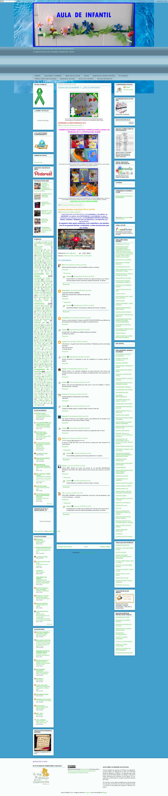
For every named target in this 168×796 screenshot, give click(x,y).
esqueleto (36, 319)
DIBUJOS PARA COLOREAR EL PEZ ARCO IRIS (124, 427)
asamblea (46, 289)
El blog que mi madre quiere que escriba (42, 596)
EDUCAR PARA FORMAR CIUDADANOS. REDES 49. (123, 281)
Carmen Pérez (85, 769)
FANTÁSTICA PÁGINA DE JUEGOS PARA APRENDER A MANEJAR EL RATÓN (124, 455)
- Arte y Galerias (41, 720)
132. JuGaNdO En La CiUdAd (43, 700)
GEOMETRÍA (48, 257)
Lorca (42, 264)
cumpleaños (37, 308)
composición (45, 299)
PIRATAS (36, 267)
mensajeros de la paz (41, 351)
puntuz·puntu (40, 705)
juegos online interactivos (43, 337)
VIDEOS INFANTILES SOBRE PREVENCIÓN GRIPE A (124, 336)
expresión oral (39, 322)
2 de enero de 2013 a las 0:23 (82, 480)
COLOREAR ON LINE (122, 392)
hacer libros (49, 330)
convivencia (39, 304)
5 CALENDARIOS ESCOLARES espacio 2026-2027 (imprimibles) (43, 436)
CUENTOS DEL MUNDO (122, 415)
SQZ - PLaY (39, 713)
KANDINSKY (39, 263)
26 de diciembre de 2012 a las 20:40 (79, 357)
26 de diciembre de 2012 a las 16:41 (80, 317)
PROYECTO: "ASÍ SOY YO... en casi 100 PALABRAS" (47, 212)
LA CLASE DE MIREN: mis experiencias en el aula (43, 423)
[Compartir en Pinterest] (89, 253)
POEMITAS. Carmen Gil (122, 585)
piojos (42, 364)
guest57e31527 (120, 218)
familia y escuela (45, 324)
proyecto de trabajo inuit (46, 373)
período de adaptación (41, 361)
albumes (47, 284)
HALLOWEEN (37, 260)
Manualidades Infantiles (43, 640)
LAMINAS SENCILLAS (122, 488)
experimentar (46, 319)
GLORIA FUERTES (43, 258)
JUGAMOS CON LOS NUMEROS (122, 479)
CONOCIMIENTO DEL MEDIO (124, 404)
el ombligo (41, 316)
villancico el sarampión (85, 255)
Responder (65, 269)
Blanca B (64, 416)
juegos (50, 336)
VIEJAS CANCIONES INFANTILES (121, 530)
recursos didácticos (46, 382)
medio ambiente (48, 349)
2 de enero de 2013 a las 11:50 (74, 493)
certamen (48, 297)
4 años (42, 242)
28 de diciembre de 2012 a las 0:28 (77, 394)
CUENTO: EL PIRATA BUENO (124, 641)
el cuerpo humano (44, 314)
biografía (47, 292)
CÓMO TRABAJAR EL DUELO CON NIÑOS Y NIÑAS (124, 270)
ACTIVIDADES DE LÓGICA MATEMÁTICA (123, 355)
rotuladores (37, 388)
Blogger (105, 792)
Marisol (64, 438)
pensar (49, 360)
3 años (36, 242)
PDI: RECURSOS (123, 76)
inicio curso (37, 334)
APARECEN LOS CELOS (122, 244)
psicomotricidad (47, 379)
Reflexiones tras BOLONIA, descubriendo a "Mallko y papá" (43, 688)
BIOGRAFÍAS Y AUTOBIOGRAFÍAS (121, 633)
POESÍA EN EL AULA (121, 505)
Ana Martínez (66, 317)
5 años (48, 242)
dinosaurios (39, 311)
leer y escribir (40, 340)
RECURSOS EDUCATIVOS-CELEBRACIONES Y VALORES (124, 521)
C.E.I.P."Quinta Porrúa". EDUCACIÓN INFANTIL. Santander (43, 495)
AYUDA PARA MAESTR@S (43, 547)
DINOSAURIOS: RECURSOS (67, 79)
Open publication (39, 531)
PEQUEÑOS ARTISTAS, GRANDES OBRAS (43, 651)
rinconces (48, 387)
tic (49, 394)
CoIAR (48, 249)
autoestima (37, 290)
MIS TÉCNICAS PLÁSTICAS (40, 670)
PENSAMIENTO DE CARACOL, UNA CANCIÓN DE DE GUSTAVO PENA (43, 581)
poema (48, 364)
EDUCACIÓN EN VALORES (123, 278)
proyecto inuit (40, 375)
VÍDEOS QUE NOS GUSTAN (72, 76)
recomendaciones (38, 381)
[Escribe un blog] (84, 253)
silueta (44, 390)
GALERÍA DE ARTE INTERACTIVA (121, 459)
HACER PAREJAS (121, 467)
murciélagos (43, 352)
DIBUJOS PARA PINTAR (122, 430)
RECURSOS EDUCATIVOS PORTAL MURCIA (123, 517)
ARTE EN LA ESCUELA (43, 632)
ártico (41, 405)
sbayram (87, 792)
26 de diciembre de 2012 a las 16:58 (79, 329)
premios (50, 366)
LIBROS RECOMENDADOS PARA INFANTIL (123, 308)
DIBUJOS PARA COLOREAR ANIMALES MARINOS (124, 422)
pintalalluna (39, 678)
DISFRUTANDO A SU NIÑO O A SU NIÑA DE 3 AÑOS (124, 274)
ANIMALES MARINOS (122, 363)
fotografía (36, 328)
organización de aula (46, 358)
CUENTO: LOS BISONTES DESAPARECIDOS (123, 649)
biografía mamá (38, 294)
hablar (48, 328)
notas (45, 355)
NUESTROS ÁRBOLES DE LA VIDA (46, 204)
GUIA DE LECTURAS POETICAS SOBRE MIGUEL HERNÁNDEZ (123, 556)
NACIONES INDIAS (121, 495)
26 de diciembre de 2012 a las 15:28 (84, 276)
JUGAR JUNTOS (120, 293)
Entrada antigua (105, 546)
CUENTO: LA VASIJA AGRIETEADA (121, 645)
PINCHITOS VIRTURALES (123, 502)
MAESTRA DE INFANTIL (43, 458)
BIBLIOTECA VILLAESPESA (123, 260)
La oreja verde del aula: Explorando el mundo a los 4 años (43, 444)
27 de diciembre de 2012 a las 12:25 (77, 368)
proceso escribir (43, 367)
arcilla (41, 287)
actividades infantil (45, 281)
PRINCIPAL (38, 76)
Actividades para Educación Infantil (41, 432)
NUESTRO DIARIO (41, 486)
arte (38, 289)
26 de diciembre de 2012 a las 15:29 (84, 305)
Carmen (68, 276)
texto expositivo (47, 393)
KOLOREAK (39, 715)
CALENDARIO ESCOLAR (123, 267)
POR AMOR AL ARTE (42, 694)
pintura (37, 364)
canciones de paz (41, 295)
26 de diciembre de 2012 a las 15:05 (81, 290)
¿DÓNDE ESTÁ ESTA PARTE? (124, 536)
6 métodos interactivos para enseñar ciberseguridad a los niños (43, 550)
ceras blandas (39, 297)
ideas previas (40, 331)
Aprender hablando (42, 603)
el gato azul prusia (41, 685)
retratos (50, 385)
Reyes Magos (42, 269)
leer (51, 339)
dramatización (48, 311)
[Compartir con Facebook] (88, 253)
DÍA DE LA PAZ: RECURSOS (86, 79)
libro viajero (37, 343)
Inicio (86, 546)
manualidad (37, 348)
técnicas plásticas (43, 399)
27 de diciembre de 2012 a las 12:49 (79, 382)
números (47, 357)
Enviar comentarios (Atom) (88, 552)
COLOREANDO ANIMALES (123, 387)
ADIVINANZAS (38, 248)
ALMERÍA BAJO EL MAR (122, 617)
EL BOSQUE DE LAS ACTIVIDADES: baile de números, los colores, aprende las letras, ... (124, 441)
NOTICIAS (47, 266)
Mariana (64, 465)
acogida (47, 272)
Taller (42, 270)
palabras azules (40, 360)
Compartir (37, 251)
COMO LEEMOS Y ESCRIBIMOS (53, 76)
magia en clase (46, 346)
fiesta (71, 255)
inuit (35, 336)
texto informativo (39, 394)
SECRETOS (39, 571)
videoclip (50, 400)
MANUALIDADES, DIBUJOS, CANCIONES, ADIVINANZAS (124, 492)
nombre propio (38, 355)
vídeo (48, 403)
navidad (76, 255)
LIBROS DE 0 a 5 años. (122, 578)
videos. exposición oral (43, 402)
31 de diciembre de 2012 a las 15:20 (79, 428)
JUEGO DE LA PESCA (122, 476)
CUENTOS (86, 76)
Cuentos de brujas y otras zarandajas (42, 588)
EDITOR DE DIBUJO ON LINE (124, 652)
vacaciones (37, 400)
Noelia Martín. (66, 290)
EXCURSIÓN (48, 254)
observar (36, 358)
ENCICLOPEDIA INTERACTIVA (124, 446)
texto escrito (37, 393)
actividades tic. (38, 283)
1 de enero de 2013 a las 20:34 (76, 465)
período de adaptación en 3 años (43, 363)
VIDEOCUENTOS (120, 333)
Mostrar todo (49, 503)
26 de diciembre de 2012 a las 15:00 (76, 265)
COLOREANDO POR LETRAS (124, 389)
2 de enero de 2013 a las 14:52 (82, 506)
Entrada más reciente (65, 546)
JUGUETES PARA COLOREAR (124, 483)
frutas (43, 328)
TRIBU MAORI (40, 459)
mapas (47, 348)
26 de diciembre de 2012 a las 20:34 (77, 341)
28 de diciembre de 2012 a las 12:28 (79, 406)
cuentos (47, 307)
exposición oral (40, 321)
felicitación (67, 255)
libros (47, 343)
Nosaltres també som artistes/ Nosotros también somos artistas (43, 662)
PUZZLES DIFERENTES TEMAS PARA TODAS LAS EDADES (123, 512)
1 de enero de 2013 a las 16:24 (82, 453)
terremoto (48, 391)
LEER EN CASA (120, 300)
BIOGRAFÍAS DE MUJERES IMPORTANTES (123, 629)
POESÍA (44, 267)
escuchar (47, 317)
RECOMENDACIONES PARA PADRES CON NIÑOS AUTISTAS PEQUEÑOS (124, 320)
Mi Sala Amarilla (41, 413)
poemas (36, 366)
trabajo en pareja (47, 397)
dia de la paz (42, 310)
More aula (57, 531)
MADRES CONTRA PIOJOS (123, 312)
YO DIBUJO (119, 534)
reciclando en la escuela (43, 699)
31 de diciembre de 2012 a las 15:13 (78, 416)
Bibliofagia (39, 539)
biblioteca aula (38, 292)
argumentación (48, 287)
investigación (42, 336)
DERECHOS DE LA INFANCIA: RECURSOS (104, 76)
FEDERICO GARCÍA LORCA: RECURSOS (46, 79)
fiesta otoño (47, 327)
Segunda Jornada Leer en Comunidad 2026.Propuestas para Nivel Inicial (43, 416)
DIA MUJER (46, 251)
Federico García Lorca (43, 255)
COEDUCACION (38, 249)
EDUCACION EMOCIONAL (41, 252)
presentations (125, 217)
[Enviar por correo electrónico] (83, 253)
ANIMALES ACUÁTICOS (122, 545)
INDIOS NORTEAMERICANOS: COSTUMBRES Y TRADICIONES (124, 472)
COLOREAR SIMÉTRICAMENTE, (121, 396)
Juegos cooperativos (47, 261)
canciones (49, 294)
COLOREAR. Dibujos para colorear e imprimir (123, 400)
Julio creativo (39, 680)
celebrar (50, 295)
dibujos (50, 310)
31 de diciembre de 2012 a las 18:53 (77, 438)
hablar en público (38, 330)
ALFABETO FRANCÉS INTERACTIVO (122, 359)
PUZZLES (118, 508)
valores (44, 400)
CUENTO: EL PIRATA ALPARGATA (121, 638)
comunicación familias (41, 300)
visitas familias (38, 403)
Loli (63, 493)
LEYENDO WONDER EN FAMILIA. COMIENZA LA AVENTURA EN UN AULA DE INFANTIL (43, 187)
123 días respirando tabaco (43, 598)
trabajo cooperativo (39, 396)
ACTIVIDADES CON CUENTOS (43, 243)
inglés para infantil (45, 333)
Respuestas (67, 273)
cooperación (37, 305)
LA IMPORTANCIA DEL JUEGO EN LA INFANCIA (124, 297)
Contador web (38, 162)
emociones (49, 316)
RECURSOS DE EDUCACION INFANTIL (42, 465)
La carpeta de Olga (41, 453)
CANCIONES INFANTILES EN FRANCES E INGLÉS (124, 383)
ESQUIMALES (38, 254)
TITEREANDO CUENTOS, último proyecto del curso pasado (47, 230)
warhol (36, 405)
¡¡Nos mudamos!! (40, 572)
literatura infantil (38, 345)
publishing (50, 531)
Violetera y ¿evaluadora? (42, 590)
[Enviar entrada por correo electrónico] (79, 253)
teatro (41, 391)
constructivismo (38, 302)
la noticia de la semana (41, 339)
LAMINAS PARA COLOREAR (124, 486)
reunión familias (39, 387)
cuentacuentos (38, 307)
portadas (43, 366)
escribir (39, 317)
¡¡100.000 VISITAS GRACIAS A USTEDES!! (47, 195)
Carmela (64, 394)
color (35, 299)
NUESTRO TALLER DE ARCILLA (45, 220)
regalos (39, 384)
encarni (64, 341)
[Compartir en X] (86, 253)
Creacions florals (40, 664)
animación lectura (39, 286)
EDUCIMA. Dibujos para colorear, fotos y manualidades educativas (124, 435)
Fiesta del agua (38, 257)
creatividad (46, 305)
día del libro (40, 313)
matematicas (37, 349)
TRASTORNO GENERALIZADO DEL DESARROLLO (124, 329)
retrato (43, 385)
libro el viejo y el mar (44, 342)
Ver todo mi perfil (128, 89)
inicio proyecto (46, 334)
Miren (63, 265)
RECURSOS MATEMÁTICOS (104, 79)
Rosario (64, 368)
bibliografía (48, 290)
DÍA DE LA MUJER (121, 552)
